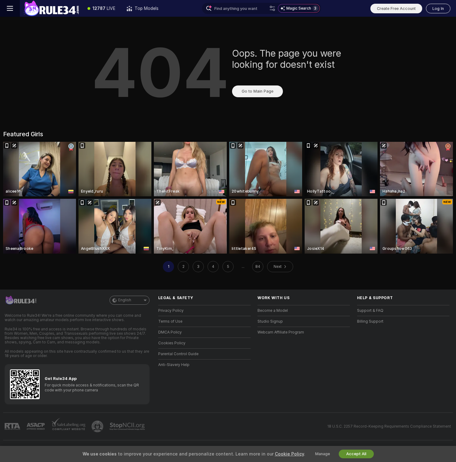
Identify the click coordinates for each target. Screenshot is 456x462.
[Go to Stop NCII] (128, 426)
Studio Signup (270, 321)
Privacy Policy (171, 310)
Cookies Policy (172, 343)
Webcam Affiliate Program (280, 332)
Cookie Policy (289, 453)
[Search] (272, 8)
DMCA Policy (170, 332)
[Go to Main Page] (51, 8)
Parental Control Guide (178, 354)
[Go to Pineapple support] (98, 426)
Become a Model (272, 310)
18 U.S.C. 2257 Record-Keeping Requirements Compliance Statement (389, 426)
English (124, 300)
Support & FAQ (370, 310)
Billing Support (370, 321)
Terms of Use (170, 321)
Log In (438, 8)
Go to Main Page (257, 91)
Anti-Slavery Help (174, 365)
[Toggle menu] (10, 8)
